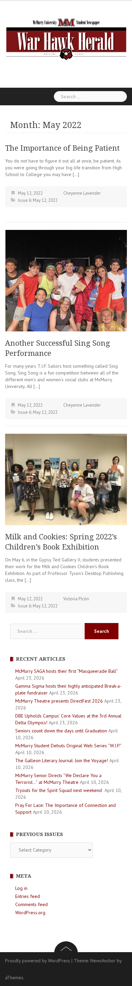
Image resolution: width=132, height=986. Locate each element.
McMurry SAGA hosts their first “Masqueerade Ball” (66, 671)
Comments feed (31, 904)
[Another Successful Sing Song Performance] (66, 280)
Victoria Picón (76, 599)
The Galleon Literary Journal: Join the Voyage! (61, 760)
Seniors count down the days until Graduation (61, 731)
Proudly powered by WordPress (37, 961)
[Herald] (66, 39)
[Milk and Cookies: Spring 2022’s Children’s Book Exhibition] (66, 479)
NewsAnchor (102, 961)
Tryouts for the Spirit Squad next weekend (59, 790)
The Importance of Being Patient (62, 148)
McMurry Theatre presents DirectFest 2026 (59, 701)
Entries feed (27, 896)
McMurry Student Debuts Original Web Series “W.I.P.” (68, 746)
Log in (21, 888)
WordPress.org (30, 912)
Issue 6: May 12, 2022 (38, 200)
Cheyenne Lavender (82, 193)
